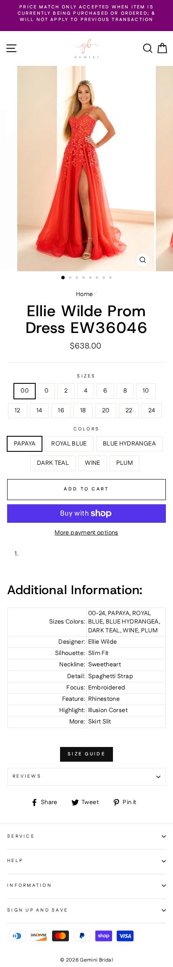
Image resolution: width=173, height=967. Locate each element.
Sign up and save (37, 910)
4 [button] (84, 278)
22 (129, 410)
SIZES (86, 376)
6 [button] (98, 278)
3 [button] (78, 278)
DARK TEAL (53, 463)
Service (21, 836)
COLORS (86, 429)
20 (106, 410)
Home (84, 294)
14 (39, 410)
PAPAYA (24, 444)
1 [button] (63, 278)
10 (146, 391)
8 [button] (111, 278)
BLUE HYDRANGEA (129, 444)
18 (83, 410)
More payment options (86, 533)
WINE (92, 463)
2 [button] (71, 278)
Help (15, 860)
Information (29, 885)
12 (18, 410)
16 (61, 410)
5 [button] (91, 278)
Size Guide (86, 754)
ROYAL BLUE (69, 444)
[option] (86, 14)
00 (25, 391)
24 (151, 410)
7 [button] (104, 278)
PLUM (124, 463)
